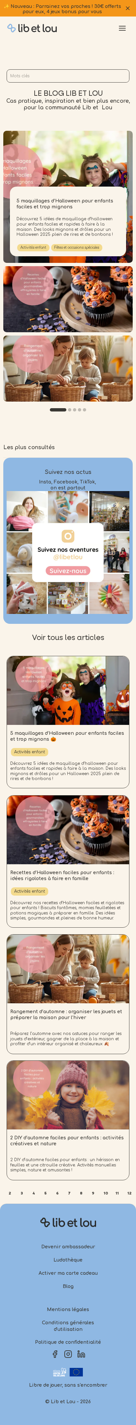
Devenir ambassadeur (68, 1246)
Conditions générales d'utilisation (68, 1326)
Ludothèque (68, 1260)
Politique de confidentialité (68, 1342)
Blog (68, 1286)
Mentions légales (68, 1309)
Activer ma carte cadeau (68, 1273)
